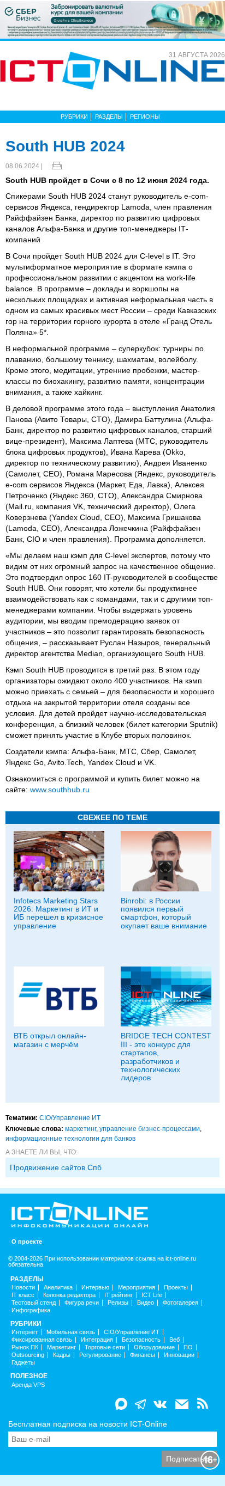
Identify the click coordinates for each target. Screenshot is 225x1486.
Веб (174, 1340)
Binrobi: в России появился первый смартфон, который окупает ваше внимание (164, 913)
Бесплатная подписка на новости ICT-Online (87, 1424)
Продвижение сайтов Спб (56, 1167)
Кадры (61, 1355)
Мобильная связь (70, 1332)
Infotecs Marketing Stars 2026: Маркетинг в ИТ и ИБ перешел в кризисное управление (58, 913)
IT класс (22, 1295)
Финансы (142, 1355)
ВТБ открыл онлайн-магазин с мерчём (50, 1039)
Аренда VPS (28, 1385)
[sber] (112, 19)
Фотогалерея (180, 1303)
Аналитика (58, 1288)
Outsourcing (27, 1355)
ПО (188, 1347)
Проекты (176, 1288)
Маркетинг (61, 1347)
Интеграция (97, 1340)
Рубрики (74, 116)
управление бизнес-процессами (149, 1129)
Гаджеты (23, 1363)
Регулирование (100, 1355)
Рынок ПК (24, 1347)
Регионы (145, 116)
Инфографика (30, 1310)
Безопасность (141, 1340)
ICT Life (151, 1295)
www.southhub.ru (60, 789)
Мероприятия (136, 1288)
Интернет (24, 1332)
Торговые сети (105, 1347)
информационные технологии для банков (70, 1138)
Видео (145, 1303)
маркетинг (80, 1129)
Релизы (118, 1303)
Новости (23, 1288)
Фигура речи (81, 1303)
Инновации (179, 1355)
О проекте (26, 1242)
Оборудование (154, 1347)
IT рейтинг (118, 1295)
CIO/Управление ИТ (69, 1118)
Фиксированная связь (41, 1340)
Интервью (95, 1288)
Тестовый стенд (33, 1303)
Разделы (109, 116)
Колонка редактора (69, 1295)
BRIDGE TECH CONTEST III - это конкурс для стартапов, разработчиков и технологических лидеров (166, 1056)
